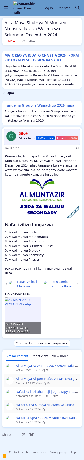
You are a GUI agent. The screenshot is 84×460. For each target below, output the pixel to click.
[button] (4, 452)
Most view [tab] (40, 356)
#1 (77, 148)
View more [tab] (60, 356)
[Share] (71, 148)
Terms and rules (36, 452)
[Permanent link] (55, 225)
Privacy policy (58, 452)
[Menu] (6, 8)
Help (73, 452)
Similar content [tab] (17, 356)
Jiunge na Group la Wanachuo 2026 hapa (39, 105)
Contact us (16, 452)
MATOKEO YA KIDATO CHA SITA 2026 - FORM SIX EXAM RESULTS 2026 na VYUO (42, 58)
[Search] (77, 8)
